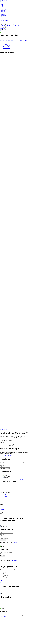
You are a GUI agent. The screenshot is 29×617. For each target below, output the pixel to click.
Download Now (6, 46)
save (3, 509)
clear (1, 509)
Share (4, 49)
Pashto (4, 578)
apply (1, 580)
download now (6, 494)
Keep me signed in (4, 555)
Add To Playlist (6, 48)
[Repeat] (2, 513)
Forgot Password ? (4, 558)
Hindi (4, 576)
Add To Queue (6, 45)
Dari (4, 573)
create (1, 591)
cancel (5, 524)
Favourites (5, 44)
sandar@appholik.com (22, 479)
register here (14, 560)
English (4, 575)
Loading (8, 468)
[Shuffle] (0, 513)
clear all (1, 524)
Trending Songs (3, 25)
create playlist (3, 616)
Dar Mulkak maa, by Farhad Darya (15, 25)
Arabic (4, 572)
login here (15, 542)
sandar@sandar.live (12, 479)
